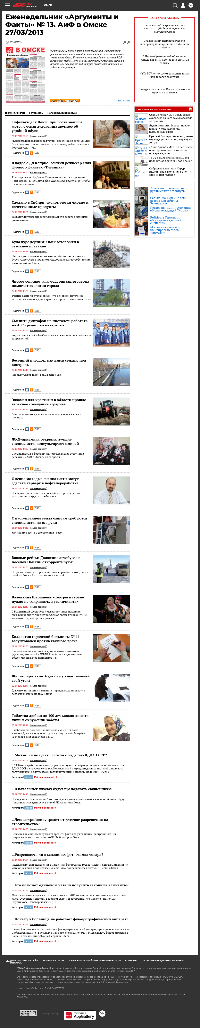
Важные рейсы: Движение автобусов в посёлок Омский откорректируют (46, 559)
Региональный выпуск (62, 112)
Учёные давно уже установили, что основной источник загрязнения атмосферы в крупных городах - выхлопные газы (51, 297)
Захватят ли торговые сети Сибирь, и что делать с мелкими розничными (50, 218)
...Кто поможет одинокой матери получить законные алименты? (70, 885)
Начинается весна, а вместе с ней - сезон (37, 532)
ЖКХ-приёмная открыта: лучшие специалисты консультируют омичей (45, 441)
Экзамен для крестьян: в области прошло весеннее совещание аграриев (49, 401)
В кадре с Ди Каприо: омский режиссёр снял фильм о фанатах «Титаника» (51, 164)
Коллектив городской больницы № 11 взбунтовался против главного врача (46, 638)
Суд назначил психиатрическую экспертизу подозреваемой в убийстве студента (165, 44)
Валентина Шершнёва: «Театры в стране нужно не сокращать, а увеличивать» (48, 599)
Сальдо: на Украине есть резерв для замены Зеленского (168, 200)
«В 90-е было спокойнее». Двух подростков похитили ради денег (170, 159)
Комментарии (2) (38, 172)
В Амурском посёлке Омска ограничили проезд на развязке (165, 90)
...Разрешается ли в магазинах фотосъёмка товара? (57, 854)
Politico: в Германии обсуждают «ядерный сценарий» (166, 220)
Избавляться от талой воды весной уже (37, 374)
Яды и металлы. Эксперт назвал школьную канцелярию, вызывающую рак (169, 128)
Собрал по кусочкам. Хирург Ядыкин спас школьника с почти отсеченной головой (170, 171)
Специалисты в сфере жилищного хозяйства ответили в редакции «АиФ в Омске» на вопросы (48, 455)
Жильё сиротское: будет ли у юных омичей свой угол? (51, 678)
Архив (28, 777)
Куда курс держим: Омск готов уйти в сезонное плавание (45, 243)
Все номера (124, 100)
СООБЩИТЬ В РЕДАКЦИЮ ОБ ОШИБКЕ (163, 960)
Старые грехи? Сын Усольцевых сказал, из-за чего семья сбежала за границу (170, 118)
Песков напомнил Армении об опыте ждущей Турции (170, 209)
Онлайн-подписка (65, 100)
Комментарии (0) (38, 212)
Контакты (131, 960)
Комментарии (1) (38, 449)
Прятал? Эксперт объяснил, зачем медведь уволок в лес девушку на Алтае (171, 139)
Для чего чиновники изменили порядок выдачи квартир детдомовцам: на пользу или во (48, 692)
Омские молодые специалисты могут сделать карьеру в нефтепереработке (45, 480)
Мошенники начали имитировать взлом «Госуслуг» (165, 230)
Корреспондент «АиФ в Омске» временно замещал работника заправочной (51, 336)
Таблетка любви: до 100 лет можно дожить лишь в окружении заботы (50, 717)
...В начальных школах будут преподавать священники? (62, 788)
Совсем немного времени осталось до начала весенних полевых (47, 415)
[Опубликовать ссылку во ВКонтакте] (27, 153)
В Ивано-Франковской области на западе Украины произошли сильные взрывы (164, 59)
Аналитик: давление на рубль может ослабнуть (167, 189)
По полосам (15, 112)
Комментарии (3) (38, 136)
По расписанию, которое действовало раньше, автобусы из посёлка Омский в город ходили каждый (50, 573)
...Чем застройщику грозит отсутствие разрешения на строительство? (60, 821)
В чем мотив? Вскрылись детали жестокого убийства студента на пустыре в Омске (165, 28)
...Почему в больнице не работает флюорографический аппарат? (70, 919)
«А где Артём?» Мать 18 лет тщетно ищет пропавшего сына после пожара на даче (171, 150)
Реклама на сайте (28, 960)
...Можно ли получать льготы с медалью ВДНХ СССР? (59, 755)
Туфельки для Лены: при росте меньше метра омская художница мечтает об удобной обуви (47, 126)
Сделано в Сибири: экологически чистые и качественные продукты (50, 204)
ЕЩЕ (37, 153)
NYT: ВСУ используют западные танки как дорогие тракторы (165, 75)
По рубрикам (35, 112)
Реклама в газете (53, 960)
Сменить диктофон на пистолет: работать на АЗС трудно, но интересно (50, 322)
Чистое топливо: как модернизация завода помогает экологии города (50, 283)
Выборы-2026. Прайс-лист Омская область (95, 960)
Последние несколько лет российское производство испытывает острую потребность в (46, 494)
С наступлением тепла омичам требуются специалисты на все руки (49, 520)
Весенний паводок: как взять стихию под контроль (49, 362)
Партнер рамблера (50, 1013)
